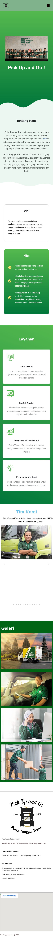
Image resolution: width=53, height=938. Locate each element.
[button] (4, 564)
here (45, 139)
